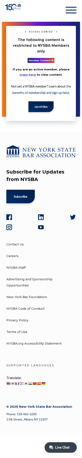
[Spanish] (39, 383)
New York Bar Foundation (26, 297)
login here (28, 74)
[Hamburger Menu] (71, 10)
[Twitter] (73, 217)
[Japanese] (26, 383)
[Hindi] (30, 383)
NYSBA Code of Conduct (25, 309)
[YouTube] (41, 227)
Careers (12, 256)
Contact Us (15, 244)
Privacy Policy (17, 320)
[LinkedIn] (41, 217)
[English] (8, 383)
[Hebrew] (21, 383)
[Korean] (13, 383)
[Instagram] (9, 227)
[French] (17, 383)
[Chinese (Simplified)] (35, 383)
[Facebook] (9, 217)
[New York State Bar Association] (14, 11)
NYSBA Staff (16, 268)
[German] (43, 383)
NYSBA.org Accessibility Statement (34, 343)
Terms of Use (16, 332)
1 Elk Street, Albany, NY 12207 (27, 419)
